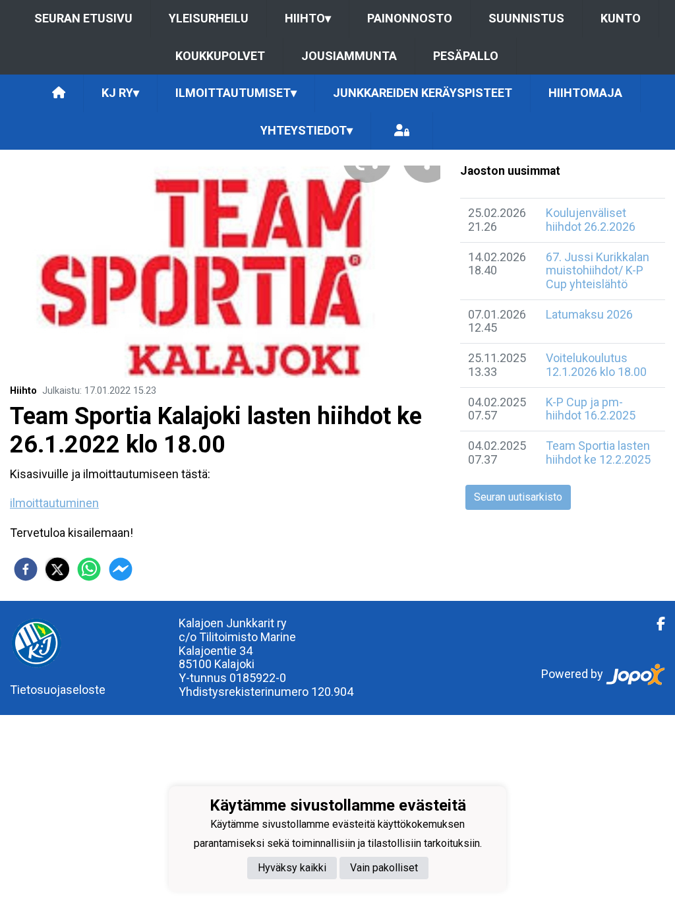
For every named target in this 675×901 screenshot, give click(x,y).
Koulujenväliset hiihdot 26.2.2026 (590, 219)
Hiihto (308, 18)
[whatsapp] (89, 569)
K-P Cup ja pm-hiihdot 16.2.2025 (590, 409)
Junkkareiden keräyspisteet (422, 93)
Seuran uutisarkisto (518, 497)
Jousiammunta (349, 56)
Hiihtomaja (585, 93)
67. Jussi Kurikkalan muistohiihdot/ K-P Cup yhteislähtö (597, 270)
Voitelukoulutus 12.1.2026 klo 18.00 (596, 365)
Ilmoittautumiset (236, 93)
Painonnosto (409, 18)
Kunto (621, 18)
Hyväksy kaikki (292, 867)
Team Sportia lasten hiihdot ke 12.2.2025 (598, 452)
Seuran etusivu (83, 18)
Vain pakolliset (384, 867)
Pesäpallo (465, 56)
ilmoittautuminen (54, 503)
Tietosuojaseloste (57, 690)
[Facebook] (655, 624)
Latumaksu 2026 (589, 314)
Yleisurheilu (209, 18)
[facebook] (26, 569)
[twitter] (57, 569)
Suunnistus (526, 18)
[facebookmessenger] (120, 569)
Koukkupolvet (220, 56)
